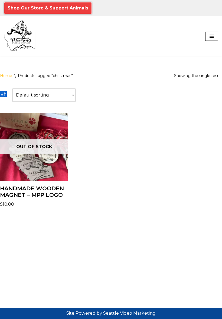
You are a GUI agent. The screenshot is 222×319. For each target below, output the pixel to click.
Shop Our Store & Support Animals (48, 8)
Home (6, 75)
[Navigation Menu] (211, 36)
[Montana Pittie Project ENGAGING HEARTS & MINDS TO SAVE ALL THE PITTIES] (20, 36)
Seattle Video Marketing (129, 313)
